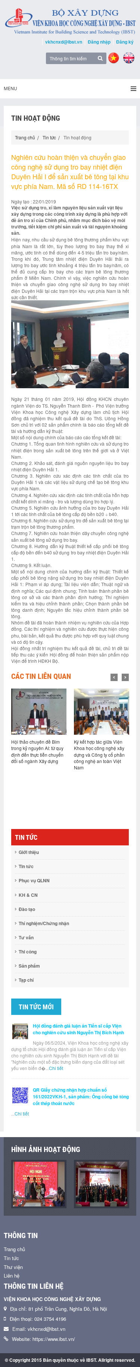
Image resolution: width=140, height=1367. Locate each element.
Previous (114, 677)
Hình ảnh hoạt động (45, 1149)
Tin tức (49, 137)
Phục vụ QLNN (34, 880)
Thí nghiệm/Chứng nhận (44, 923)
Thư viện (13, 1267)
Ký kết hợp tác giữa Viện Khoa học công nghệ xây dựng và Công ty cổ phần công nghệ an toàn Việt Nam (99, 754)
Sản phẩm (29, 965)
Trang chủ (25, 137)
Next (125, 677)
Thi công (28, 951)
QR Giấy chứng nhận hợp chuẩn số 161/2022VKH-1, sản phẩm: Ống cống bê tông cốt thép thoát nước (81, 1096)
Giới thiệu (29, 852)
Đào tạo (27, 909)
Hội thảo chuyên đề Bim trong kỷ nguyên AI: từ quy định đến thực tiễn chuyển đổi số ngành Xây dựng (37, 751)
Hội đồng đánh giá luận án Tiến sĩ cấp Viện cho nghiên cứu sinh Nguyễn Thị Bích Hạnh (78, 1029)
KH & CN (28, 895)
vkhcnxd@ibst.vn (63, 41)
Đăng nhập (99, 41)
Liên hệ (11, 1275)
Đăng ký (125, 41)
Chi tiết (56, 1068)
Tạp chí (26, 980)
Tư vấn (26, 937)
